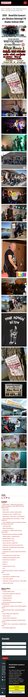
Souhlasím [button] (16, 686)
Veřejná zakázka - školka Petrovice (11, 536)
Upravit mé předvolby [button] (17, 692)
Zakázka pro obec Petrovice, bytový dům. (13, 545)
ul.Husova (5, 562)
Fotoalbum (8, 8)
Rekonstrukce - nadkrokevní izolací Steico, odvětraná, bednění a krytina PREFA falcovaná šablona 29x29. (12, 506)
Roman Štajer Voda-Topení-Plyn (10, 613)
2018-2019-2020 (7, 526)
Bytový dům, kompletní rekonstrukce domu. (13, 547)
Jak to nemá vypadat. (8, 578)
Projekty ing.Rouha (7, 598)
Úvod (2, 8)
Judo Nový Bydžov (7, 595)
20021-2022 (6, 510)
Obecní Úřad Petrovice (8, 528)
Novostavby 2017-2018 (8, 540)
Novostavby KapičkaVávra (9, 627)
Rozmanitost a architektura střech (11, 576)
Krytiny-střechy (6, 615)
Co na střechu (6, 574)
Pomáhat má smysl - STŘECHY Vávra (12, 514)
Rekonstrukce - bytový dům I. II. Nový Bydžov (14, 516)
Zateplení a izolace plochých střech (11, 557)
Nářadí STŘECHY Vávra (8, 538)
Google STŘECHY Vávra (8, 591)
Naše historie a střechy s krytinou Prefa (12, 512)
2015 (4, 568)
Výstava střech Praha (8, 583)
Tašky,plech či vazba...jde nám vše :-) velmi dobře (14, 581)
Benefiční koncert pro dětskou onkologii (12, 534)
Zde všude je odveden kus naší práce (12, 593)
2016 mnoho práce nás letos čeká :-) (11, 555)
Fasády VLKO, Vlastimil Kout (10, 618)
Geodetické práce (7, 600)
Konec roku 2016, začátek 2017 (10, 543)
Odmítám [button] (17, 689)
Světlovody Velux (7, 549)
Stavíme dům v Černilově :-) (9, 559)
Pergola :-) (5, 564)
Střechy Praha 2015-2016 (9, 566)
